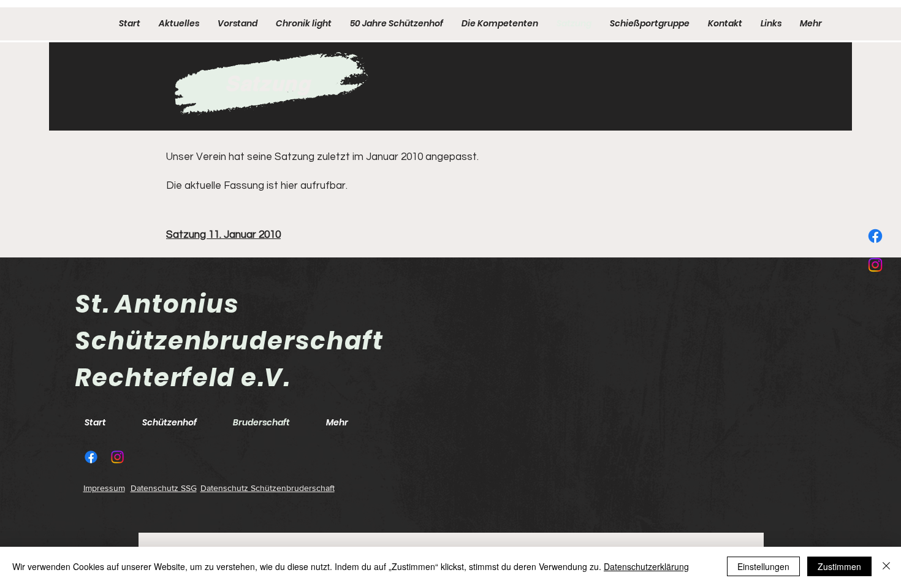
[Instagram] (875, 265)
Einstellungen (763, 566)
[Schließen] (886, 566)
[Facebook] (875, 236)
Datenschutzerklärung (646, 566)
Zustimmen (839, 566)
